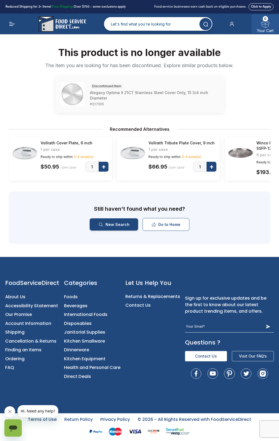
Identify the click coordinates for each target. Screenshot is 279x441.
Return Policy (78, 419)
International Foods (85, 314)
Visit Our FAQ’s (253, 356)
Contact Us (138, 305)
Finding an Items (23, 350)
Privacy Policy (115, 419)
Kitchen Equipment (84, 359)
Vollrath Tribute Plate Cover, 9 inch (181, 143)
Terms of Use (42, 419)
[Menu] (12, 24)
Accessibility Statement (31, 306)
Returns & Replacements (152, 296)
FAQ (9, 367)
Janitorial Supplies (84, 332)
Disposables (78, 323)
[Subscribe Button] (268, 326)
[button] (232, 24)
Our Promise (18, 314)
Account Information (28, 323)
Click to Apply (261, 6)
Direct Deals (77, 376)
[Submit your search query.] (205, 24)
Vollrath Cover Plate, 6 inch (66, 143)
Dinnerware (76, 350)
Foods (71, 297)
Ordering (15, 359)
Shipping (15, 332)
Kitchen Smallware (84, 341)
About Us (15, 297)
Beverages (75, 306)
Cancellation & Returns (30, 341)
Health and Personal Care (92, 367)
